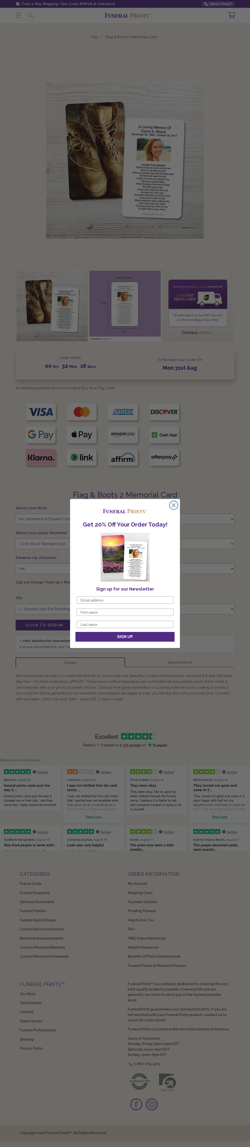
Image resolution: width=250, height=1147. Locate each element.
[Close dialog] (173, 505)
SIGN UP (125, 636)
